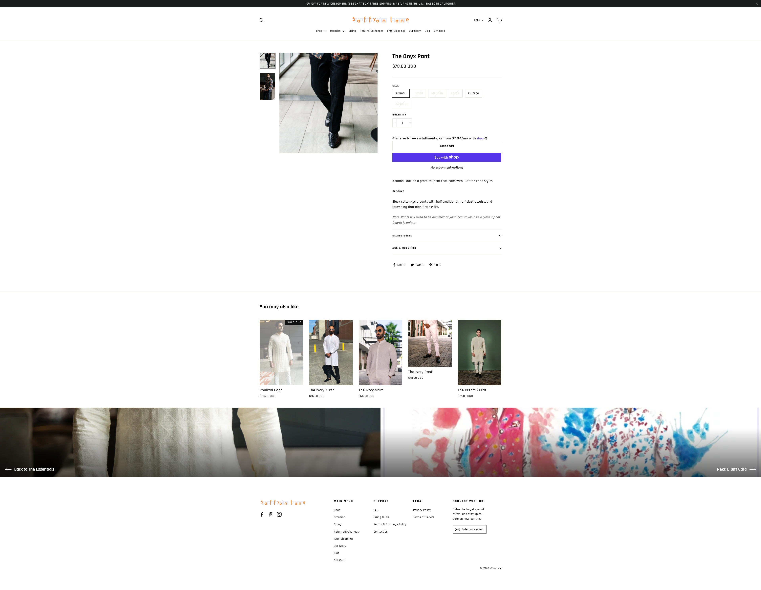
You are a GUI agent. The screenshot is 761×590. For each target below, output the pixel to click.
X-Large (473, 93)
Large (455, 93)
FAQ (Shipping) (396, 31)
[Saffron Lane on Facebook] (262, 514)
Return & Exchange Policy (390, 524)
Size (395, 85)
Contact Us (381, 532)
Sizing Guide (402, 235)
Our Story (415, 31)
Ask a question (404, 248)
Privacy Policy (422, 510)
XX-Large (401, 104)
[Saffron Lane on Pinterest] (270, 514)
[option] (328, 103)
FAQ (376, 510)
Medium (437, 93)
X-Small (400, 93)
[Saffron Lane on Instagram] (279, 514)
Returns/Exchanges (371, 31)
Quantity (399, 114)
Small (419, 93)
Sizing (352, 31)
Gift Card (439, 31)
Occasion (336, 31)
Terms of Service (423, 517)
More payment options (446, 167)
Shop (319, 31)
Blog (427, 31)
